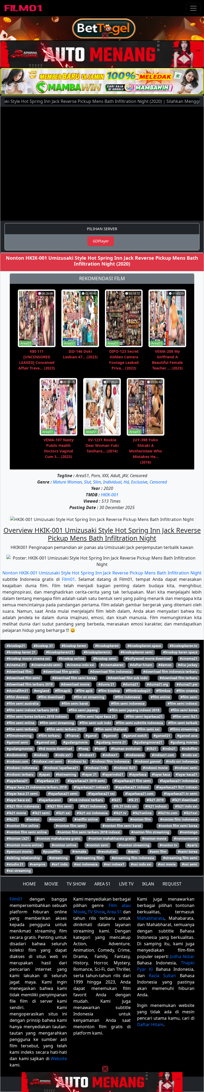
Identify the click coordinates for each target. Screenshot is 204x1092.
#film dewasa (17, 697)
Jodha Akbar (182, 956)
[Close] (105, 35)
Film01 (68, 579)
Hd (126, 482)
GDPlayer (101, 240)
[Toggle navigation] (193, 8)
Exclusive (139, 482)
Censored (158, 482)
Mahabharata (150, 918)
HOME (29, 884)
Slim (97, 482)
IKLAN (148, 884)
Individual (112, 482)
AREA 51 (102, 884)
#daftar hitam (141, 665)
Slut (87, 482)
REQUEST (172, 884)
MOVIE (51, 884)
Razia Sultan (162, 975)
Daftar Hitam (150, 1024)
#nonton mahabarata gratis (58, 838)
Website (59, 1058)
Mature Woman (67, 482)
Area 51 (114, 912)
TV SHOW (76, 884)
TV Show (96, 912)
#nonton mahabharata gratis (111, 838)
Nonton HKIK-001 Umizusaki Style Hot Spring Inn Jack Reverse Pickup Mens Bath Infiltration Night (102, 573)
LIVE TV (126, 884)
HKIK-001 (109, 495)
